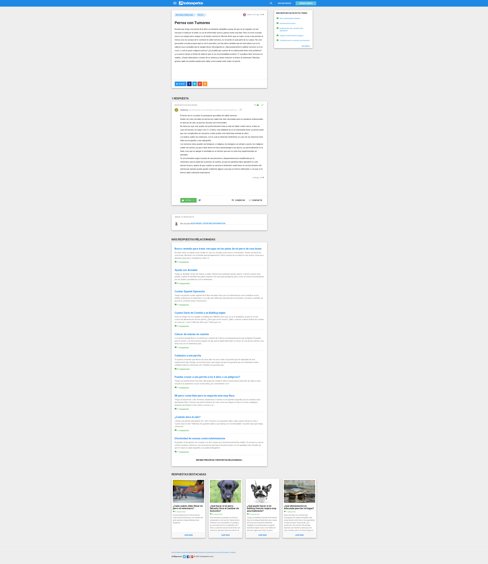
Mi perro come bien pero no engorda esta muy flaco (205, 395)
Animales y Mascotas (184, 15)
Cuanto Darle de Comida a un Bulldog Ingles (200, 312)
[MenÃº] (175, 3)
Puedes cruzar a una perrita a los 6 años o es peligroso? (207, 376)
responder (196, 223)
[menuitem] (189, 84)
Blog (195, 552)
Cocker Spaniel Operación (190, 291)
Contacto (201, 552)
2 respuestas (183, 283)
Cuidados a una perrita (188, 355)
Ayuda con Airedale (186, 270)
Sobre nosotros (182, 552)
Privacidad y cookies (228, 552)
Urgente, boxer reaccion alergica (291, 36)
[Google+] (191, 556)
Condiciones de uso (213, 552)
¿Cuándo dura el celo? (188, 417)
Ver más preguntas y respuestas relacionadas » (219, 460)
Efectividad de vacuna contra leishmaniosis (200, 438)
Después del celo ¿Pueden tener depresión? (291, 29)
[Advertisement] (219, 70)
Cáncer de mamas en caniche (192, 334)
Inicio (173, 552)
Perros (200, 15)
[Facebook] (187, 556)
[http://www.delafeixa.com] (240, 110)
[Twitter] (184, 556)
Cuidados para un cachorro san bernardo (295, 40)
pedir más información (214, 223)
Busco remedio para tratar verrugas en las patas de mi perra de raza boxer (218, 248)
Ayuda (190, 552)
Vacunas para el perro (288, 23)
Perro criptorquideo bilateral (290, 18)
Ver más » (305, 46)
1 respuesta (183, 262)
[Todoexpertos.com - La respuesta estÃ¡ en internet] (191, 3)
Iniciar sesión (284, 3)
